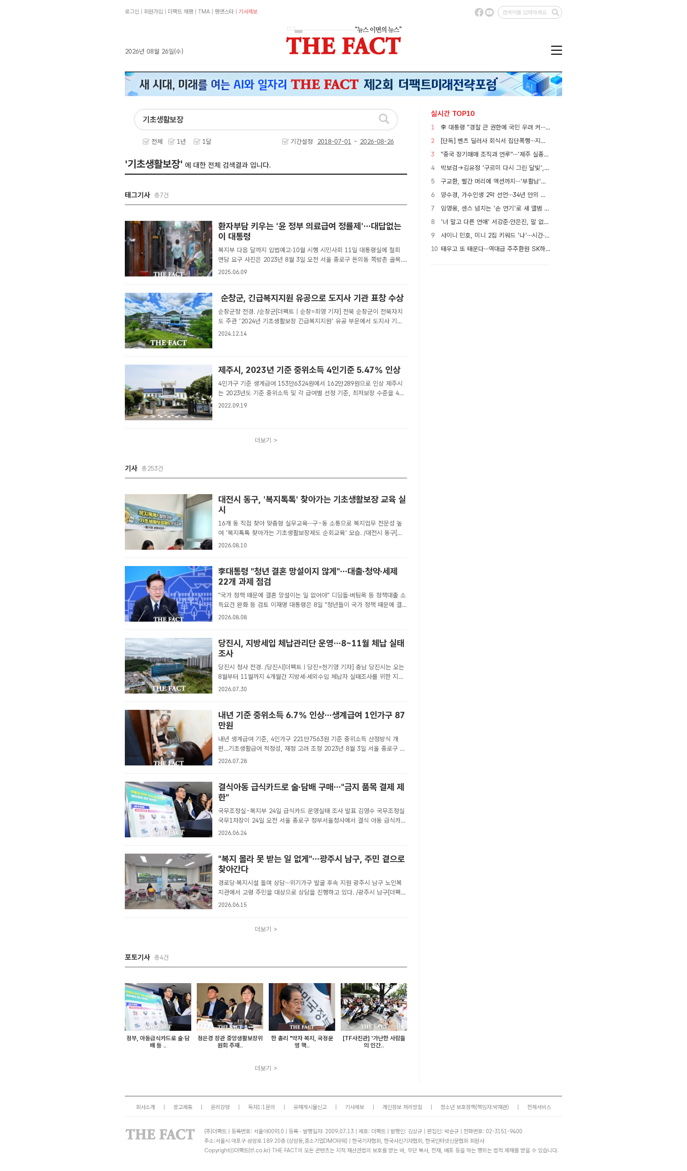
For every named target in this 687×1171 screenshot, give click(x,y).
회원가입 (153, 11)
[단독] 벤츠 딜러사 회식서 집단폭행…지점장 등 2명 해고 (512, 141)
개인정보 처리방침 (402, 1107)
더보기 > (266, 440)
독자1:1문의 (261, 1107)
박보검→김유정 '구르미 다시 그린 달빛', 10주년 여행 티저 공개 (522, 168)
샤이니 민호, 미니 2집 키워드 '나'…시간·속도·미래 (505, 235)
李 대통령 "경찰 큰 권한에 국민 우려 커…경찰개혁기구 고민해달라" (526, 127)
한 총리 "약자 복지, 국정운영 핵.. (302, 1042)
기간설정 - (325, 141)
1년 (181, 141)
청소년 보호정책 (458, 1107)
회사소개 (145, 1107)
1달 (207, 141)
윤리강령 (220, 1107)
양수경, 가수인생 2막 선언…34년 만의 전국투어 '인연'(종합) (518, 195)
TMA (204, 11)
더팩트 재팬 (180, 11)
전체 (157, 141)
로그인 (132, 11)
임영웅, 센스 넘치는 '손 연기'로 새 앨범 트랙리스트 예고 (513, 208)
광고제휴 (182, 1107)
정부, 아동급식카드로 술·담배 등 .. (158, 1042)
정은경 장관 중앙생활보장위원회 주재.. (230, 1042)
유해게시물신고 (310, 1107)
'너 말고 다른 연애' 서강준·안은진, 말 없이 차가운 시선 (511, 222)
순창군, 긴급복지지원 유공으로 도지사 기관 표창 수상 (311, 298)
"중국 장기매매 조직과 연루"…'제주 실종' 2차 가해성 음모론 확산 (524, 154)
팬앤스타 (224, 11)
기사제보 (248, 11)
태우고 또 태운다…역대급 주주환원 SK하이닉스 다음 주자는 (517, 249)
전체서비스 (539, 1107)
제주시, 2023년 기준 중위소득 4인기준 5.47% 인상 (309, 370)
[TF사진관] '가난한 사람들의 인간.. (374, 1042)
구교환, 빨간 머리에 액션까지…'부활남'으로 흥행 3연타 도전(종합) (525, 181)
